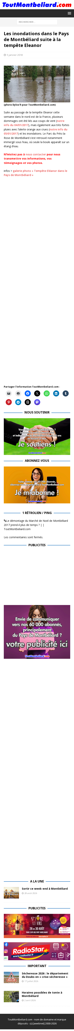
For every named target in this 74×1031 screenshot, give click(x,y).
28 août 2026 (30, 893)
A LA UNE (37, 881)
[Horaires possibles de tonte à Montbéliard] (11, 996)
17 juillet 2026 (31, 981)
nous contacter (36, 154)
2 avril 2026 (30, 1000)
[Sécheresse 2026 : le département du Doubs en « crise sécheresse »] (11, 977)
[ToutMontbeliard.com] (37, 7)
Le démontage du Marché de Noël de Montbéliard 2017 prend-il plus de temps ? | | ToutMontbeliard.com (36, 525)
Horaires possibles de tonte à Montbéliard (42, 994)
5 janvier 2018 (15, 55)
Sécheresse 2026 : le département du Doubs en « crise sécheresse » (45, 975)
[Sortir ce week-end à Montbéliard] (11, 892)
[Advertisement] (36, 577)
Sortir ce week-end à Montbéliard (45, 888)
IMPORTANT (37, 966)
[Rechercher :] (37, 21)
